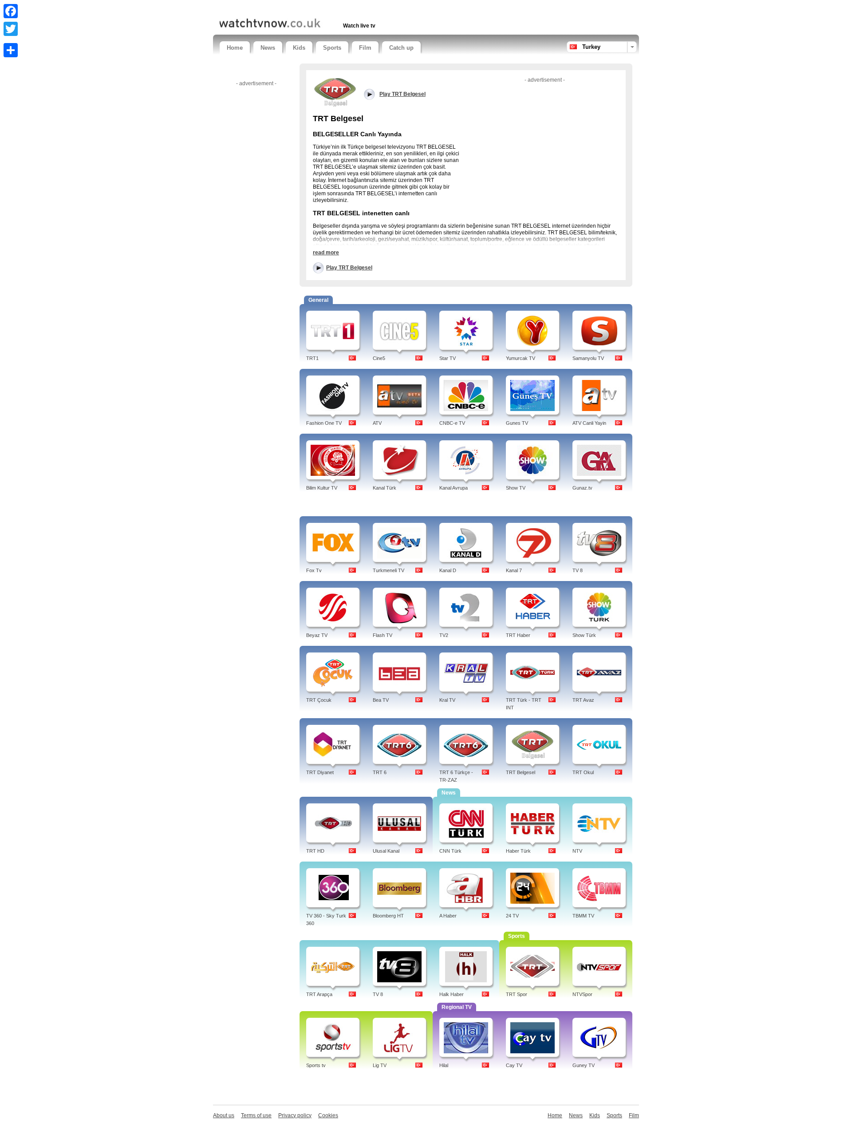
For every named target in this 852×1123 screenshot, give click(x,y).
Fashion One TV (324, 423)
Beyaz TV (316, 635)
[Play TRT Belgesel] (335, 92)
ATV (377, 423)
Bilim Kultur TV (321, 487)
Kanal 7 (514, 570)
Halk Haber (451, 994)
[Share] (11, 50)
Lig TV (380, 1065)
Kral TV (447, 700)
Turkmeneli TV (388, 570)
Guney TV (583, 1065)
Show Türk (584, 635)
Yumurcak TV (520, 358)
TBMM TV (583, 915)
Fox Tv (314, 570)
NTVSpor (582, 994)
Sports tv (316, 1065)
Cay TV (514, 1065)
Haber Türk (518, 851)
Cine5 (379, 358)
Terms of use (256, 1115)
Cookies (328, 1115)
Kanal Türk (384, 487)
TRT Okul (583, 772)
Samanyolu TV (588, 358)
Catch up (401, 47)
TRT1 (312, 358)
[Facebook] (11, 11)
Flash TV (382, 635)
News (267, 47)
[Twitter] (11, 29)
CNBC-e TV (452, 423)
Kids (299, 47)
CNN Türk (450, 851)
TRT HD (315, 851)
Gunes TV (517, 423)
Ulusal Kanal (386, 851)
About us (223, 1115)
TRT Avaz (583, 700)
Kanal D (447, 570)
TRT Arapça (319, 994)
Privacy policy (295, 1115)
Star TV (447, 358)
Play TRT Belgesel (349, 268)
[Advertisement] (323, 7)
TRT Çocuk (318, 700)
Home (235, 47)
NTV (577, 851)
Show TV (515, 487)
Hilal (443, 1065)
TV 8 (577, 570)
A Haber (448, 915)
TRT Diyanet (320, 772)
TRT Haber (518, 635)
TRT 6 (380, 772)
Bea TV (381, 700)
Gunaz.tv (582, 487)
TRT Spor (516, 994)
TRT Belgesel (520, 772)
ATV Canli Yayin (589, 423)
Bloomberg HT (388, 915)
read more (326, 252)
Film (365, 47)
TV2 (443, 635)
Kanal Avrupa (453, 487)
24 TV (512, 915)
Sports (332, 47)
